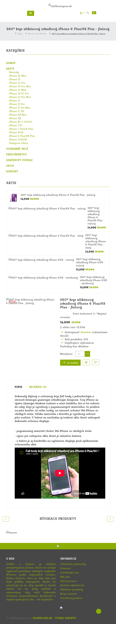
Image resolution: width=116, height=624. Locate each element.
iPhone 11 (14, 100)
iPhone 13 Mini (17, 76)
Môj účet (65, 577)
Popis (18, 387)
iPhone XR (15, 118)
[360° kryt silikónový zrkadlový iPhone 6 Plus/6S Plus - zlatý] (46, 235)
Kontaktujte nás (69, 572)
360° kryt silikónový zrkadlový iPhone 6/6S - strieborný (93, 280)
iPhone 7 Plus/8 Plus (21, 129)
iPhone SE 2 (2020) (20, 122)
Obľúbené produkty (71, 589)
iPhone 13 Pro (17, 83)
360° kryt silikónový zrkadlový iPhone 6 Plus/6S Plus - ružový (96, 215)
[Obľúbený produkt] (95, 362)
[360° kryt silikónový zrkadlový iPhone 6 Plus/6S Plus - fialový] (14, 197)
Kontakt (12, 171)
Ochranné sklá (17, 149)
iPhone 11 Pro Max (19, 108)
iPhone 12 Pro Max (20, 97)
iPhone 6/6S (16, 132)
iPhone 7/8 (15, 125)
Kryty (20, 33)
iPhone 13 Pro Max (20, 86)
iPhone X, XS (16, 111)
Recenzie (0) (38, 387)
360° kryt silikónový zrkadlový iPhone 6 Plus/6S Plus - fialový (78, 33)
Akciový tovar (68, 581)
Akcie (10, 166)
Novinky (14, 72)
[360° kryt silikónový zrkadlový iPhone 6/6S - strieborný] (43, 277)
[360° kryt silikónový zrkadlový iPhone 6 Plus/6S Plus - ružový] (47, 208)
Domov (11, 63)
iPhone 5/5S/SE (18, 139)
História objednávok (72, 585)
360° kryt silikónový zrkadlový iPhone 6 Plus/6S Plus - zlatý (95, 241)
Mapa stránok (68, 594)
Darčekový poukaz (19, 160)
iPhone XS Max (18, 115)
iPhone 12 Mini (17, 90)
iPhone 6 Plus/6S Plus (37, 33)
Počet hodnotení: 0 (84, 314)
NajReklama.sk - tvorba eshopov (54, 618)
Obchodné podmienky (73, 564)
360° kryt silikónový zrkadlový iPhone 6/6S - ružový (90, 262)
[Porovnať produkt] (86, 362)
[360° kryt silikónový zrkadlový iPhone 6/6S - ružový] (41, 259)
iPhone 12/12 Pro (19, 93)
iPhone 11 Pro (17, 104)
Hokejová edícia (18, 143)
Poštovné (65, 568)
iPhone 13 (14, 79)
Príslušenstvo (16, 154)
